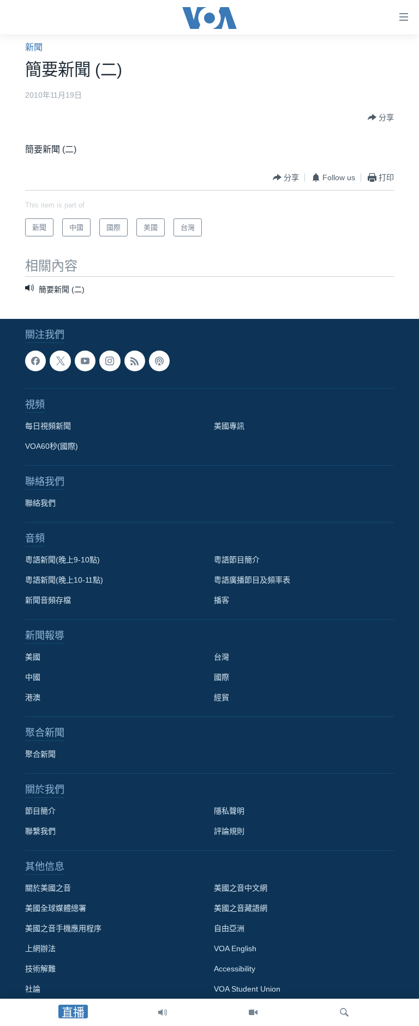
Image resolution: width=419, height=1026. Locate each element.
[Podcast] (159, 361)
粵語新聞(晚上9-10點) (62, 560)
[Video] (253, 1012)
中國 (32, 677)
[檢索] (344, 1012)
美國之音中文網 (240, 888)
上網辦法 (40, 949)
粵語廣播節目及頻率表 (252, 580)
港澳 (32, 697)
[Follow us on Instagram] (109, 361)
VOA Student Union (247, 989)
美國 (32, 657)
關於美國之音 (48, 888)
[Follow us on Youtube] (85, 361)
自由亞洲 (229, 928)
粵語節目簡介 (237, 560)
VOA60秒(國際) (51, 446)
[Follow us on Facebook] (35, 361)
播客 (221, 600)
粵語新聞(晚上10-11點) (64, 580)
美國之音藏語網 (240, 908)
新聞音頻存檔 (48, 600)
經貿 (221, 697)
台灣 (221, 657)
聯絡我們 (40, 503)
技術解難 (40, 969)
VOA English (235, 949)
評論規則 (229, 831)
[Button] (381, 117)
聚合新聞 (40, 754)
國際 (221, 677)
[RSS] (134, 361)
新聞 (34, 47)
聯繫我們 (40, 831)
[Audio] (162, 1012)
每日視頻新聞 (48, 426)
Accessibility (234, 969)
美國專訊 (229, 426)
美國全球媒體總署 (55, 908)
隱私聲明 (229, 811)
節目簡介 (40, 811)
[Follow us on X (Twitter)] (60, 361)
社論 (32, 989)
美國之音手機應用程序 (63, 928)
